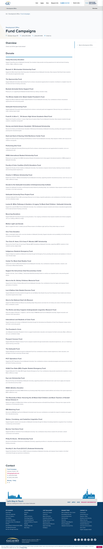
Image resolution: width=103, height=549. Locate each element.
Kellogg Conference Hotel (48, 520)
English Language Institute (86, 529)
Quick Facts (8, 512)
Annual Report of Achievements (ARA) (14, 525)
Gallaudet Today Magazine (67, 522)
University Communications (86, 525)
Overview (94, 8)
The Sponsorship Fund (14, 79)
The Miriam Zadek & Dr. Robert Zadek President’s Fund (25, 97)
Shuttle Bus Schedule (47, 518)
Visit (37, 3)
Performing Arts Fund (13, 146)
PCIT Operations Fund (13, 358)
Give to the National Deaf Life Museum (19, 300)
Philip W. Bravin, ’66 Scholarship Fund (19, 439)
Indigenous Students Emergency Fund (19, 251)
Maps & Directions (47, 516)
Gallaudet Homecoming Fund (16, 107)
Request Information (88, 502)
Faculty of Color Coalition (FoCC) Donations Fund (23, 165)
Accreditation (8, 518)
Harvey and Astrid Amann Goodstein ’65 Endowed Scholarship (28, 126)
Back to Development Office (86, 45)
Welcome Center (46, 522)
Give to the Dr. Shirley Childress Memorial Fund (22, 280)
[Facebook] (88, 540)
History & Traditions (10, 516)
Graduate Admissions (84, 524)
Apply (42, 3)
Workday (26, 524)
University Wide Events (67, 516)
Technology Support (28, 518)
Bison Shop (26, 527)
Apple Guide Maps (47, 525)
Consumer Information (10, 520)
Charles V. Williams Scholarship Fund (19, 175)
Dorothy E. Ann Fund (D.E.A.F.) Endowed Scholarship (24, 448)
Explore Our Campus (47, 512)
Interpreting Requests (29, 520)
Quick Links (76, 3)
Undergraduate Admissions (86, 522)
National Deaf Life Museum (49, 524)
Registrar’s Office (84, 516)
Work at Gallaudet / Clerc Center (68, 512)
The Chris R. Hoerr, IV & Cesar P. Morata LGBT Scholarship (26, 241)
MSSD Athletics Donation (14, 388)
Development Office (14, 14)
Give (47, 3)
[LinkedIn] (92, 540)
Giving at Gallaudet (66, 524)
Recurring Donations (13, 214)
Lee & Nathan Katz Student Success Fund (20, 290)
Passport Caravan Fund (14, 339)
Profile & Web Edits (28, 525)
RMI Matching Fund (13, 409)
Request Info (54, 3)
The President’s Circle (13, 329)
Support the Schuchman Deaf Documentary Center (23, 271)
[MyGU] (75, 540)
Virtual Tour (45, 514)
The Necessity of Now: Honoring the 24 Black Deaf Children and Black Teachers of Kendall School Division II (38, 399)
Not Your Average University (12, 529)
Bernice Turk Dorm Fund (14, 429)
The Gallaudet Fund (13, 349)
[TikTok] (95, 540)
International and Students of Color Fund (20, 319)
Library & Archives (28, 516)
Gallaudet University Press (67, 525)
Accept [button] (99, 547)
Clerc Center (83, 527)
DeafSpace (45, 527)
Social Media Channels (66, 514)
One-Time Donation (13, 232)
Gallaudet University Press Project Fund (20, 194)
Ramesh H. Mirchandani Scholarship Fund (20, 69)
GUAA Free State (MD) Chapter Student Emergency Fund (26, 368)
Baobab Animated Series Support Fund (19, 89)
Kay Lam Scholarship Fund (15, 378)
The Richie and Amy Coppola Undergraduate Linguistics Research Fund (31, 310)
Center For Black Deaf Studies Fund (18, 261)
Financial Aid (83, 512)
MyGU (25, 514)
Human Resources (84, 514)
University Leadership (10, 514)
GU (7, 14)
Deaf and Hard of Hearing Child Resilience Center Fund (25, 136)
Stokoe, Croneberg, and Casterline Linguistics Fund (24, 419)
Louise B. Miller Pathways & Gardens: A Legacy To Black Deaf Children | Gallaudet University (38, 204)
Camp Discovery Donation (15, 59)
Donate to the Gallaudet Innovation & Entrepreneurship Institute (28, 185)
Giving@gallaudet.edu (13, 473)
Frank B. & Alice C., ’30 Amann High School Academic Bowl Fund (29, 116)
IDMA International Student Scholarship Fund (22, 155)
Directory (26, 512)
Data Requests (65, 518)
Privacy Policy (23, 547)
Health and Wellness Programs (31, 522)
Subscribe (64, 520)
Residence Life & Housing (85, 518)
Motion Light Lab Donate (14, 224)
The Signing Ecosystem (11, 527)
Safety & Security (83, 520)
